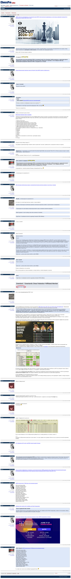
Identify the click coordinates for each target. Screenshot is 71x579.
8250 (2, 516)
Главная (2, 12)
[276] (13, 14)
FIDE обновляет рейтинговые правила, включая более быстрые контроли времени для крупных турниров (36, 184)
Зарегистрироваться (14, 5)
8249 (2, 505)
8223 (2, 47)
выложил (46, 346)
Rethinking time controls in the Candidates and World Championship (28, 506)
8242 (2, 395)
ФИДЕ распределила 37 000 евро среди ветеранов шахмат (27, 483)
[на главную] (8, 3)
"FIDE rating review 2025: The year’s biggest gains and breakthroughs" (50, 306)
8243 (2, 403)
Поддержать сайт (8, 6)
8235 (2, 221)
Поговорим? (7, 12)
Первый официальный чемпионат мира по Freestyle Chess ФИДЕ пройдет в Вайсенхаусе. (33, 70)
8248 (2, 482)
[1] (5, 14)
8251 (2, 547)
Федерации (14, 12)
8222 (2, 16)
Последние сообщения (23, 5)
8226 (2, 83)
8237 (2, 258)
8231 (2, 159)
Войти (7, 5)
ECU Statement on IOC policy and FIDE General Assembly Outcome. (28, 443)
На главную (3, 5)
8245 (2, 442)
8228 (2, 112)
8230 (2, 149)
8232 (2, 172)
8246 (2, 456)
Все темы (31, 5)
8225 (2, 69)
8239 (2, 291)
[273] (8, 14)
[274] (10, 14)
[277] (15, 14)
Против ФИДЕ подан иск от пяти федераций (31, 100)
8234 (2, 197)
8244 (2, 417)
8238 (2, 274)
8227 (2, 96)
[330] (18, 14)
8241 (2, 380)
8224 (2, 56)
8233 (2, 184)
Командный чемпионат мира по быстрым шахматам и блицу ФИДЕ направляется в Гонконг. (33, 516)
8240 (2, 306)
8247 (2, 469)
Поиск (2, 6)
